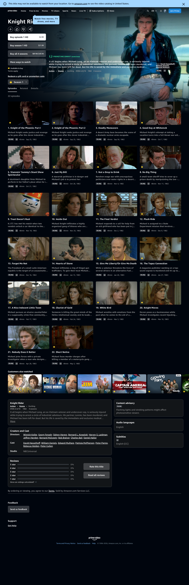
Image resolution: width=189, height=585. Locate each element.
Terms (51, 491)
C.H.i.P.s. (25, 383)
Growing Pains (164, 383)
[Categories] (161, 11)
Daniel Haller (90, 437)
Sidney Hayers (60, 434)
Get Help (12, 525)
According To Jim (94, 383)
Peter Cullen (46, 446)
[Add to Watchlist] (10, 29)
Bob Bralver (64, 437)
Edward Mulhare (163, 67)
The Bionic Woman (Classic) (60, 383)
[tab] (12, 88)
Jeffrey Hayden (30, 437)
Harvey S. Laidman (98, 434)
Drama (61, 71)
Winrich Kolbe (30, 434)
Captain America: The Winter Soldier (129, 383)
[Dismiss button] (183, 4)
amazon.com (80, 3)
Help (94, 543)
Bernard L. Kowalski (78, 434)
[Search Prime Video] (148, 11)
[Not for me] (23, 29)
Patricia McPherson (84, 443)
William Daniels (162, 66)
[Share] (30, 29)
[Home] (12, 11)
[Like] (17, 29)
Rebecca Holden (31, 446)
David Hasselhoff (167, 64)
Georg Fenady (45, 434)
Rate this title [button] (96, 466)
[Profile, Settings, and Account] (165, 11)
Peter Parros (101, 443)
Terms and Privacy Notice (65, 543)
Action (51, 71)
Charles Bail (76, 437)
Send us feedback (83, 543)
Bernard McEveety (48, 437)
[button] (23, 482)
